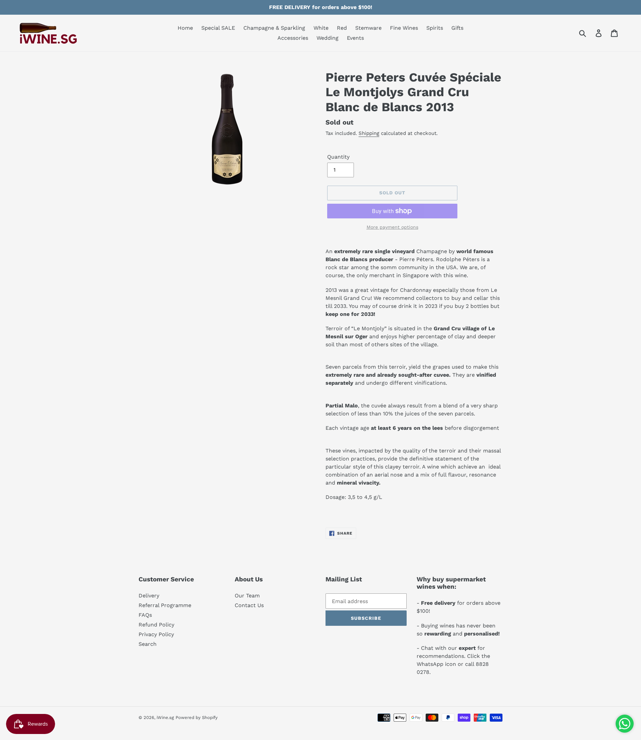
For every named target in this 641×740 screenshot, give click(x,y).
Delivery (149, 595)
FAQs (145, 615)
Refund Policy (156, 624)
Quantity (338, 157)
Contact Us (249, 605)
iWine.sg (165, 717)
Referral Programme (165, 605)
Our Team (247, 595)
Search (148, 644)
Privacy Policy (156, 634)
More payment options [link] (392, 227)
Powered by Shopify (197, 717)
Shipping (369, 133)
